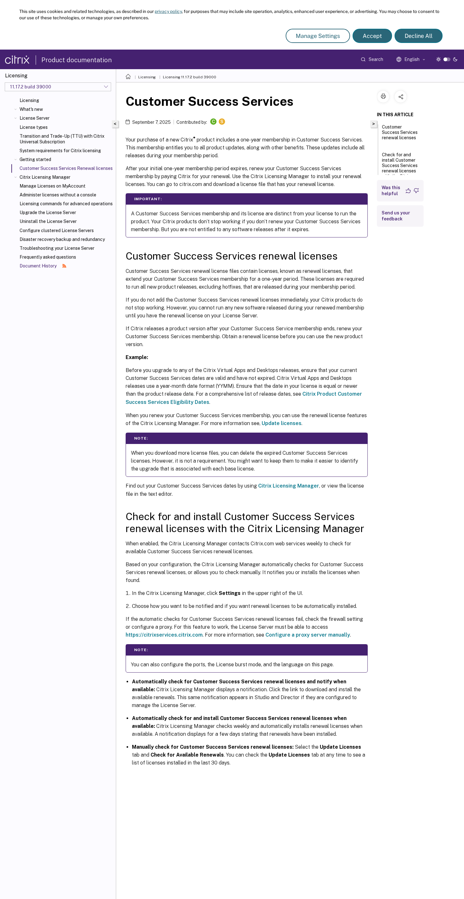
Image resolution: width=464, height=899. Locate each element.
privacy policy (168, 11)
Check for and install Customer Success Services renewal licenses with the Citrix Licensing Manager (400, 171)
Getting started (35, 159)
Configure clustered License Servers (57, 230)
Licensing (29, 100)
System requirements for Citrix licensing (60, 150)
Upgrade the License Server (48, 212)
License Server (35, 118)
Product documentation (76, 60)
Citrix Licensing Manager (45, 177)
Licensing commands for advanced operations (66, 203)
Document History (38, 265)
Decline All (418, 36)
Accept (372, 36)
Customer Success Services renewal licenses (400, 132)
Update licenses (281, 423)
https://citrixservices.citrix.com (164, 635)
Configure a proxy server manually (307, 635)
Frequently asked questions (48, 257)
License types (34, 127)
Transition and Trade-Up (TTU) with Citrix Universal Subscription (62, 139)
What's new (31, 109)
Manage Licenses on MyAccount (53, 186)
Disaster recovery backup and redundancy (62, 239)
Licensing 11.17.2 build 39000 (189, 77)
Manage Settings (318, 36)
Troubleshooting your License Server (57, 248)
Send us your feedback (396, 215)
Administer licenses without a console (58, 194)
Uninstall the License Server (48, 221)
